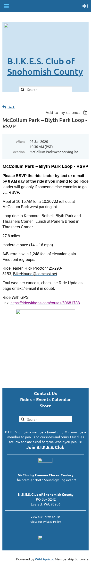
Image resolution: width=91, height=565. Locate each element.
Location (18, 151)
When (20, 141)
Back (11, 107)
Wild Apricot (44, 559)
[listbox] (67, 112)
